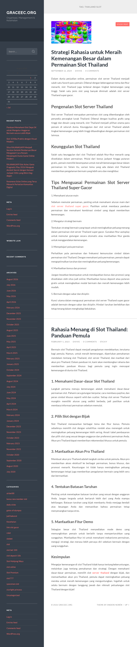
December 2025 (14, 313)
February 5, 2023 (60, 342)
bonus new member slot (17, 499)
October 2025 (13, 324)
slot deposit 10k (14, 555)
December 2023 (14, 426)
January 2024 (13, 421)
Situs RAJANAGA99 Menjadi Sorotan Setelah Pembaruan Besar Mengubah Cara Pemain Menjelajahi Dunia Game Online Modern (22, 153)
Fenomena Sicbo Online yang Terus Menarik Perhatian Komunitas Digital (22, 184)
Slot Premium (12, 572)
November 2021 (14, 449)
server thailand (100, 572)
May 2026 (11, 296)
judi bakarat (12, 516)
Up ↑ (127, 605)
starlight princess (14, 589)
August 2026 (12, 279)
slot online (11, 567)
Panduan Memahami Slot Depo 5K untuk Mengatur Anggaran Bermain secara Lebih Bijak (21, 130)
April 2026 (11, 302)
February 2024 (13, 415)
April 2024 (11, 404)
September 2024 (14, 375)
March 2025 (12, 353)
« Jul (8, 107)
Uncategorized (13, 595)
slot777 (10, 578)
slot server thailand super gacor (69, 206)
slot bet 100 (12, 550)
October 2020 (13, 455)
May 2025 (11, 341)
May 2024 (11, 398)
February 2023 (13, 443)
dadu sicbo (11, 504)
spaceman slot (13, 584)
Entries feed (12, 214)
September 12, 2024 (61, 71)
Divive (78, 71)
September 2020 (14, 460)
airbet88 (10, 493)
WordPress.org (13, 226)
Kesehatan (11, 522)
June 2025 (11, 336)
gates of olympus (14, 510)
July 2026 (11, 285)
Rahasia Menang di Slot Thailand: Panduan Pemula (89, 332)
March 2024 (12, 409)
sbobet (10, 538)
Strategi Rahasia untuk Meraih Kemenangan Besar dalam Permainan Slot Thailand (86, 58)
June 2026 (11, 290)
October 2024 (13, 370)
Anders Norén (114, 605)
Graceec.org (21, 12)
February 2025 (13, 358)
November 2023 (14, 432)
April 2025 (11, 347)
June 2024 (11, 392)
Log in (9, 209)
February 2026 (13, 307)
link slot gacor (13, 527)
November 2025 (14, 319)
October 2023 (13, 438)
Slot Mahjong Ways (15, 561)
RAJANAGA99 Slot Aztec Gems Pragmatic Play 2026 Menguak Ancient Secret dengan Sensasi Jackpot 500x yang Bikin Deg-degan (20, 170)
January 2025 (13, 364)
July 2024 (11, 387)
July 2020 (11, 471)
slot (8, 544)
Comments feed (13, 220)
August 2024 (12, 381)
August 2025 (12, 330)
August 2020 (12, 466)
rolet (9, 533)
